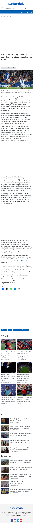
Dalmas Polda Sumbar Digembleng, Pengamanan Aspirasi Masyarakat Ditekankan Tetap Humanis (21, 461)
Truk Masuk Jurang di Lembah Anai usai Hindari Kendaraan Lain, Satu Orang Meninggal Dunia (20, 476)
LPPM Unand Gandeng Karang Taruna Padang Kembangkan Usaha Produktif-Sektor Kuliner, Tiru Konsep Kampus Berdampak (21, 441)
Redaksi (7, 62)
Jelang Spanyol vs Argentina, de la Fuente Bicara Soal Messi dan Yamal (8, 377)
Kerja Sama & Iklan (12, 515)
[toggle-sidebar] (29, 8)
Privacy (20, 515)
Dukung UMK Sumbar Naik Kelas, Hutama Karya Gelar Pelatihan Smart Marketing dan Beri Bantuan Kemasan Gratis (20, 449)
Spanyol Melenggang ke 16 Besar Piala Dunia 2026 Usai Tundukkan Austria (24, 400)
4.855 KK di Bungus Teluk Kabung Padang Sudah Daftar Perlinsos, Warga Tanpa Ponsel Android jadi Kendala (20, 483)
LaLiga (10, 329)
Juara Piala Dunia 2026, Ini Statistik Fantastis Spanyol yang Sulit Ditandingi (24, 355)
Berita (3, 12)
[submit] (25, 8)
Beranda (3, 16)
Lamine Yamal (16, 329)
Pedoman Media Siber (24, 514)
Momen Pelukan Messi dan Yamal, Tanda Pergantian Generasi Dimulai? (8, 355)
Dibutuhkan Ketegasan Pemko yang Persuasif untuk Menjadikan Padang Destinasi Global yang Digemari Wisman (21, 434)
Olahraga (8, 12)
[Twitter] (18, 520)
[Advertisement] (16, 34)
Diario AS (24, 261)
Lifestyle (21, 12)
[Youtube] (21, 520)
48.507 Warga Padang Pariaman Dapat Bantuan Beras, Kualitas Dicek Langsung (20, 427)
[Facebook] (12, 520)
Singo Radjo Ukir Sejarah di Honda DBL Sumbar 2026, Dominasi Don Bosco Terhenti (20, 420)
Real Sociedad (25, 329)
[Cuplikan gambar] (8, 344)
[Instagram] (15, 520)
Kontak (15, 514)
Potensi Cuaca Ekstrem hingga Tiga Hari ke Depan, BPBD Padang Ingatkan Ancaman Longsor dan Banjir (21, 468)
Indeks (24, 515)
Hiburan (15, 12)
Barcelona (4, 329)
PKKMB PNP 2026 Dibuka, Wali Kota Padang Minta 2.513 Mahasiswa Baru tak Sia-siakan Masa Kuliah (21, 490)
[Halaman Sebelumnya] (2, 8)
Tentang (5, 514)
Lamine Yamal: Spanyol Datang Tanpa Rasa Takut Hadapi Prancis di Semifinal (8, 400)
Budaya (27, 12)
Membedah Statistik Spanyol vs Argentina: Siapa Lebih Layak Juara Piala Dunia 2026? (24, 377)
